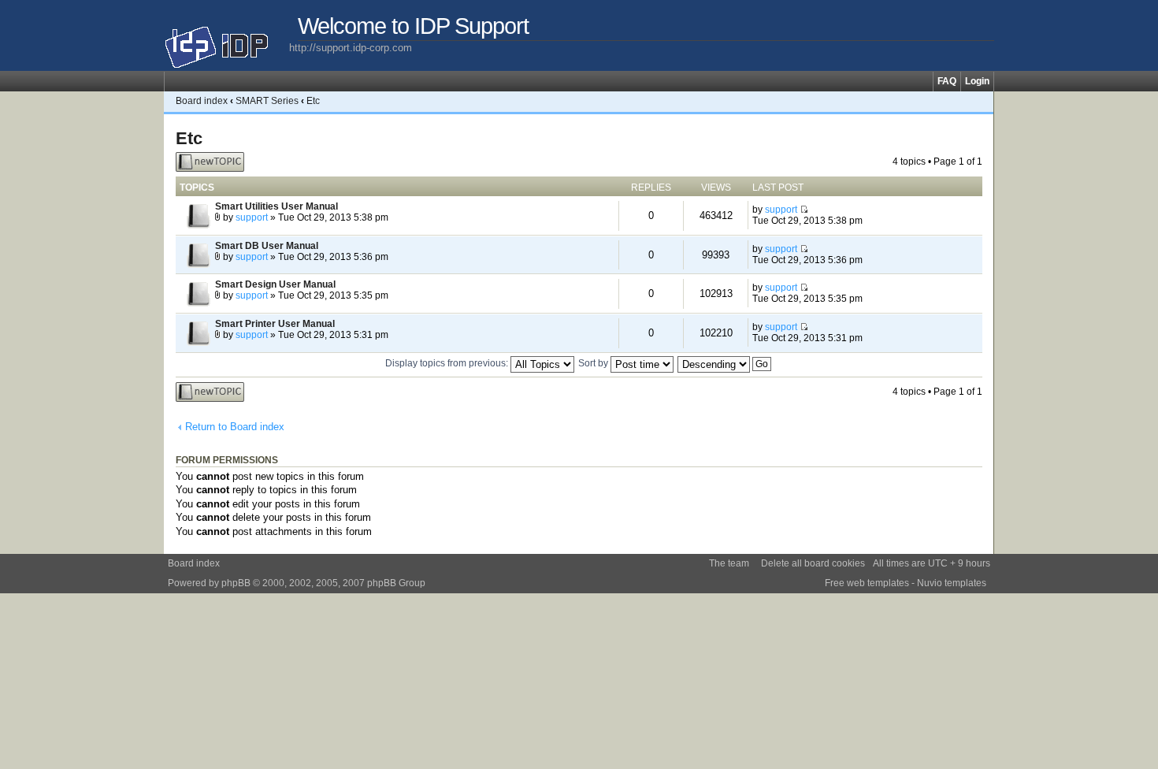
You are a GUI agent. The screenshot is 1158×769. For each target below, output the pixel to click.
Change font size (982, 100)
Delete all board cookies (813, 563)
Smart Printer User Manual (275, 323)
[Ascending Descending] (725, 363)
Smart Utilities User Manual (276, 206)
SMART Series (267, 100)
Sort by (594, 363)
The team (729, 563)
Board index (202, 100)
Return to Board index (234, 427)
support (252, 217)
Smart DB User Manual (266, 245)
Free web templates (867, 583)
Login (977, 81)
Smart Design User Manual (275, 284)
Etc (313, 100)
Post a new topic (199, 162)
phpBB (236, 583)
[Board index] (226, 41)
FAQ (946, 81)
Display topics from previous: (447, 363)
